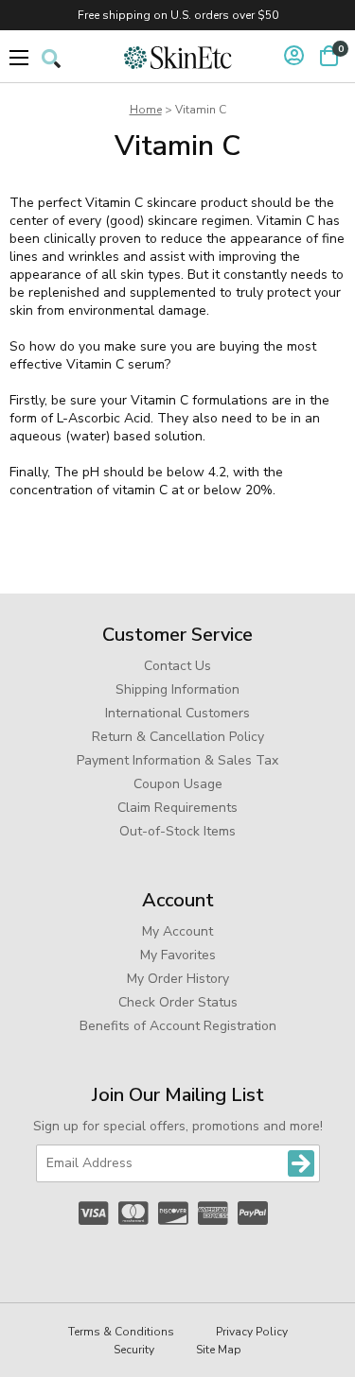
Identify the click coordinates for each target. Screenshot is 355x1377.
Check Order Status (178, 1002)
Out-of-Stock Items (177, 831)
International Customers (177, 713)
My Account (177, 931)
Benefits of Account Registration (178, 1026)
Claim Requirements (177, 808)
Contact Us (177, 666)
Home (146, 109)
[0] (329, 55)
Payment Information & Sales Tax (177, 760)
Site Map (218, 1349)
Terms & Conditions (121, 1331)
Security (134, 1349)
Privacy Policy (252, 1331)
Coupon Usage (177, 784)
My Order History (178, 979)
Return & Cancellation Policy (178, 737)
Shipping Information (177, 689)
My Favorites (178, 955)
